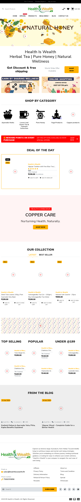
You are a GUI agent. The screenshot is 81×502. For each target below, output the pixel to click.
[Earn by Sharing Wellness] (20, 85)
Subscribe (49, 489)
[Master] (74, 499)
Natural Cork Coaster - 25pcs (66, 295)
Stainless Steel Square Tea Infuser (47, 350)
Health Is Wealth (34, 164)
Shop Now (71, 69)
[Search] (3, 9)
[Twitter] (65, 489)
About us (63, 468)
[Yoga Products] (40, 325)
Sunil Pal (6, 422)
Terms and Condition (67, 471)
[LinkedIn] (73, 489)
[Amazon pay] (70, 499)
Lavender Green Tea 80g (74, 371)
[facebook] (60, 489)
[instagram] (69, 489)
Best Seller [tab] (45, 254)
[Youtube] (78, 489)
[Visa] (78, 499)
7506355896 (9, 479)
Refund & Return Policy (41, 478)
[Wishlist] (68, 9)
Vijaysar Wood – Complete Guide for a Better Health (58, 426)
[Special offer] (61, 85)
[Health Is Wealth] (40, 9)
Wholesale (64, 481)
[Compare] (63, 9)
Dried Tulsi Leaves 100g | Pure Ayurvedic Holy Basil (12, 296)
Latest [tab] (32, 254)
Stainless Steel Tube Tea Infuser (20, 368)
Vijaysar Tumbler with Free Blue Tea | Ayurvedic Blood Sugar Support (42, 166)
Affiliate (36, 468)
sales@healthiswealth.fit (14, 472)
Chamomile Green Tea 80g (47, 371)
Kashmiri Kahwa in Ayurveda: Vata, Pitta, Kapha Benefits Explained (18, 426)
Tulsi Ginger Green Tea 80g (20, 353)
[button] (40, 1)
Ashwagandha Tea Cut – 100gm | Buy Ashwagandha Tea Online (40, 296)
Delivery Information (40, 474)
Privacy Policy (38, 471)
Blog (62, 474)
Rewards (36, 481)
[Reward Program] (71, 171)
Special (62, 478)
